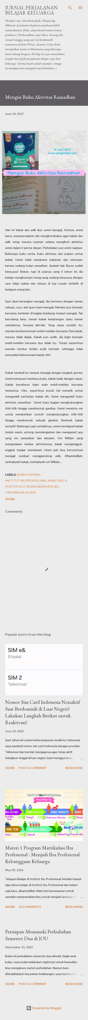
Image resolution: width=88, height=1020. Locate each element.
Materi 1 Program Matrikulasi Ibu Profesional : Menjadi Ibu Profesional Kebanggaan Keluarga (42, 854)
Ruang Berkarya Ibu (42, 486)
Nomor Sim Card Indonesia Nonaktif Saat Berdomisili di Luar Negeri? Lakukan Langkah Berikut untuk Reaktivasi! (42, 712)
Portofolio (15, 486)
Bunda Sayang (28, 474)
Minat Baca (57, 480)
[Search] (70, 7)
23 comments (30, 907)
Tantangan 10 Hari (20, 492)
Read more (74, 768)
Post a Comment (33, 768)
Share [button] (10, 499)
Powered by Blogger (46, 1008)
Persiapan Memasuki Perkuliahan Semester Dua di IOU (38, 935)
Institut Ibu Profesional (26, 480)
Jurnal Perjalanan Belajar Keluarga (31, 10)
